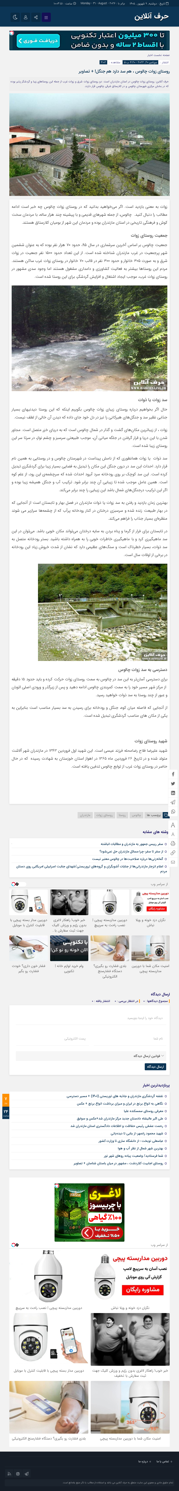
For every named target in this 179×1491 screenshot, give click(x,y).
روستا (122, 815)
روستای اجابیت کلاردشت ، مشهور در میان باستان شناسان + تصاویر (118, 1163)
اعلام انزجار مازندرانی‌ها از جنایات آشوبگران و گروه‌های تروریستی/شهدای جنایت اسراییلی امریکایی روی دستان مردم (91, 869)
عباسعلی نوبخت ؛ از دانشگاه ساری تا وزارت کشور (131, 1140)
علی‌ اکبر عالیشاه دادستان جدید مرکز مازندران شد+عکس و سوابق (120, 1118)
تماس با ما (163, 1461)
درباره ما (143, 1461)
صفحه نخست (161, 55)
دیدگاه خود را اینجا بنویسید (145, 1018)
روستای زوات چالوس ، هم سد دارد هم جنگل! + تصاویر (124, 71)
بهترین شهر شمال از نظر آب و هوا (140, 1148)
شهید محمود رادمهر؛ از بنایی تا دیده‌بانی (137, 1133)
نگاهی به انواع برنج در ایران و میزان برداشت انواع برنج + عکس (120, 1103)
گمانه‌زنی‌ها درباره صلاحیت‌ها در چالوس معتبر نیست (127, 859)
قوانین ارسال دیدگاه (147, 1056)
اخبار (150, 55)
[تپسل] (11, 33)
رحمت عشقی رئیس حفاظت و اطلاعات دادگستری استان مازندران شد (116, 1126)
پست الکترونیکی (75, 1038)
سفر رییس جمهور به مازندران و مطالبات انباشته (132, 844)
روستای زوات (104, 815)
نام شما (158, 1038)
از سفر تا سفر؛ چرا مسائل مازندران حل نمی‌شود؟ (131, 851)
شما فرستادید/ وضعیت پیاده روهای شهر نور (133, 1155)
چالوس (136, 815)
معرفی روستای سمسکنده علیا (143, 1111)
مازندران (85, 815)
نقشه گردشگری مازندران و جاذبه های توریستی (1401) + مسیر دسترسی (115, 1096)
